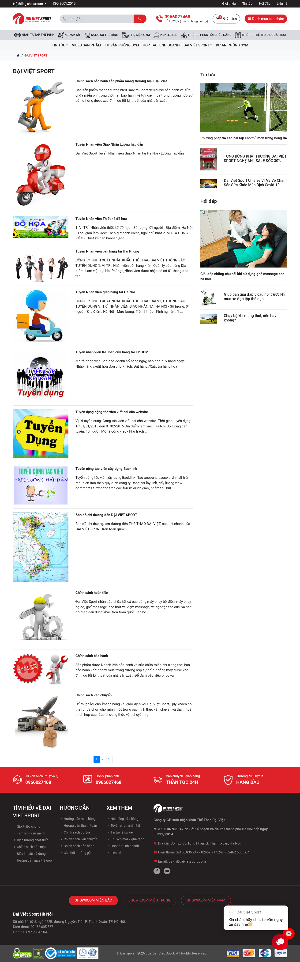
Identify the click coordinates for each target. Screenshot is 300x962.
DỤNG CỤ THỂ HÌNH (104, 35)
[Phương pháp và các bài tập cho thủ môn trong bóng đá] (243, 107)
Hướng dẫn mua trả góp (34, 860)
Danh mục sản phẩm (267, 19)
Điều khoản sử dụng (31, 854)
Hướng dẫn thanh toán (80, 825)
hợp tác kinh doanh (161, 45)
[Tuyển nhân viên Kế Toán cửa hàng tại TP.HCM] (40, 376)
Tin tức (247, 3)
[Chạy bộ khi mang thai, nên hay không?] (208, 319)
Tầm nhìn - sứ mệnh (30, 833)
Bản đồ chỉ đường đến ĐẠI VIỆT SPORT (106, 515)
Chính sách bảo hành (91, 656)
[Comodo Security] (23, 953)
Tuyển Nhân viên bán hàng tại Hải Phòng (107, 251)
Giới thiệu (229, 3)
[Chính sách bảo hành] (40, 669)
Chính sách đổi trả (76, 832)
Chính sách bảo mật (31, 847)
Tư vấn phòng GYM (122, 45)
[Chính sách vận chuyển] (40, 720)
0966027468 (38, 782)
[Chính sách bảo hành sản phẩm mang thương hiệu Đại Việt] (40, 106)
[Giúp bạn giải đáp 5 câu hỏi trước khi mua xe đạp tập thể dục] (208, 298)
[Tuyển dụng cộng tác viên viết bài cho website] (40, 433)
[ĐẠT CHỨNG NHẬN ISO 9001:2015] (88, 953)
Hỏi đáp (264, 3)
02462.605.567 (237, 852)
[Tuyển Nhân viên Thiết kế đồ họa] (40, 227)
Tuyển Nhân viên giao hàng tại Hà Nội (105, 292)
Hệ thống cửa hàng (124, 819)
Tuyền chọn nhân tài (125, 825)
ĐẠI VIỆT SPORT (196, 45)
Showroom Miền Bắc (93, 900)
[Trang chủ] (18, 55)
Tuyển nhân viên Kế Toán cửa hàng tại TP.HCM (111, 352)
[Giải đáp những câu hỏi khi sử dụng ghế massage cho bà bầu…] (243, 238)
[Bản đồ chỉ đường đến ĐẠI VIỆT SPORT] (40, 547)
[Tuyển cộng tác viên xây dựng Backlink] (40, 485)
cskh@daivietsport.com (187, 861)
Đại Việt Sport (163, 953)
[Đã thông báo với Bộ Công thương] (61, 953)
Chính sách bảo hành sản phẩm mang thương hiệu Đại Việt (121, 81)
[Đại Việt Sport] (32, 18)
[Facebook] (157, 871)
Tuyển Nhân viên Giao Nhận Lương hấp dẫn (109, 144)
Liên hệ (282, 3)
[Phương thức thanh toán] (257, 953)
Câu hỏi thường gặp (78, 853)
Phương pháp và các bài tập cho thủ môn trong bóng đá (243, 138)
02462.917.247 (212, 852)
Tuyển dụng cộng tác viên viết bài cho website (111, 412)
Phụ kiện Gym (139, 35)
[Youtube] (167, 871)
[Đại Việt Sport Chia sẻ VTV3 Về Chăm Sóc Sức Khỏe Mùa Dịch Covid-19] (208, 183)
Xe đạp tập (72, 35)
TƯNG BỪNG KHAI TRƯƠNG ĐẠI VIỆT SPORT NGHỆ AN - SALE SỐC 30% (255, 158)
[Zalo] (289, 933)
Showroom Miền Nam (206, 900)
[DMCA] (39, 953)
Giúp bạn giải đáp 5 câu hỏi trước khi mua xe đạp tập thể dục (254, 296)
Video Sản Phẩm (86, 45)
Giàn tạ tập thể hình (37, 34)
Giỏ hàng (228, 18)
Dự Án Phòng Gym (232, 45)
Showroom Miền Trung (149, 900)
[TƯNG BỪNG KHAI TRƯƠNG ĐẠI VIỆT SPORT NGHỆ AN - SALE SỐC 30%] (208, 159)
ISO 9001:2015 (64, 3)
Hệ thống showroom (28, 4)
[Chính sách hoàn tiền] (40, 618)
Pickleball (168, 35)
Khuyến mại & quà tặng (127, 839)
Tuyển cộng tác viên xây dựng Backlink (106, 469)
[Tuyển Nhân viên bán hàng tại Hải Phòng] (40, 265)
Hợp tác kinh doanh (124, 846)
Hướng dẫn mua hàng (79, 819)
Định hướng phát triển (32, 840)
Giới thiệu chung (28, 826)
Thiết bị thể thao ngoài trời (263, 35)
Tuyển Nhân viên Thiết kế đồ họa (101, 219)
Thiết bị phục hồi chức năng (209, 35)
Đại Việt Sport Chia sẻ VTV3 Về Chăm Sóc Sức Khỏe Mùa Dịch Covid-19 (255, 182)
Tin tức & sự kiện (122, 832)
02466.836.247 (187, 852)
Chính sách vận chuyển (93, 695)
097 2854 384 (36, 932)
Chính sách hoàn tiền (91, 593)
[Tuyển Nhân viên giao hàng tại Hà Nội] (40, 316)
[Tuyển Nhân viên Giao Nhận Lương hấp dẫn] (40, 175)
